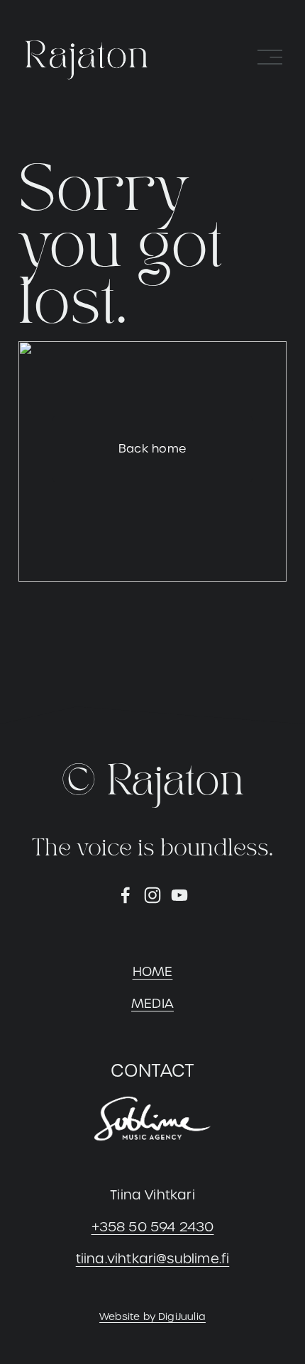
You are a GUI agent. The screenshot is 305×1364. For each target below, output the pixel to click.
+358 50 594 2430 (153, 1227)
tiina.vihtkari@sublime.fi (153, 1259)
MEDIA (152, 1003)
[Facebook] (125, 895)
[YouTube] (179, 895)
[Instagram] (152, 895)
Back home (152, 448)
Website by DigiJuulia (152, 1316)
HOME (153, 971)
